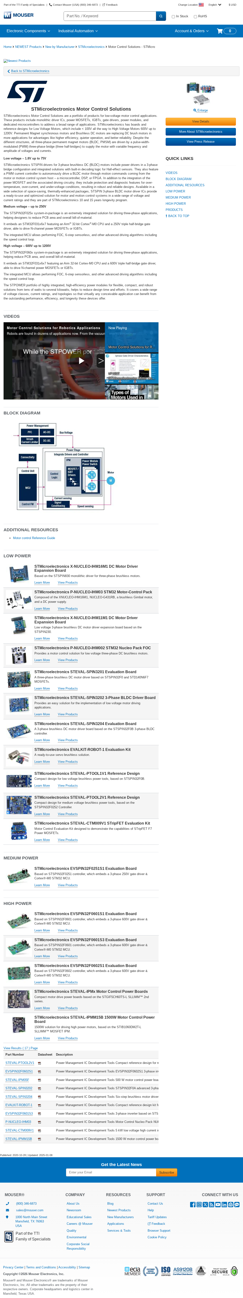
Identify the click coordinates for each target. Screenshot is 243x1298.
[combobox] (215, 5)
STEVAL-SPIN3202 (18, 1088)
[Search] (161, 16)
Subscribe (166, 1172)
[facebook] (193, 1205)
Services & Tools (119, 1230)
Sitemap (84, 1267)
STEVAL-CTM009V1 (19, 1130)
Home (8, 47)
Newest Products (119, 1210)
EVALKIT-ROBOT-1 (18, 1105)
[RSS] (211, 1205)
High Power (176, 203)
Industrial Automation (76, 31)
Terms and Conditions (41, 1267)
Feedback (158, 1223)
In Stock (182, 16)
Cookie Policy (157, 1237)
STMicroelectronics (91, 47)
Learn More (42, 582)
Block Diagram (179, 179)
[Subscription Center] (230, 1205)
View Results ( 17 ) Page (21, 1048)
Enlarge (202, 110)
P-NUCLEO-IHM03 (18, 1122)
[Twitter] (205, 1205)
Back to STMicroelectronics (30, 71)
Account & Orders (190, 31)
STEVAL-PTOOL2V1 (19, 1063)
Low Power (175, 191)
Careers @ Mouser (80, 1223)
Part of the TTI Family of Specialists (24, 4)
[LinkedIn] (224, 1205)
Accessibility (67, 1267)
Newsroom (74, 1210)
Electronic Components (26, 31)
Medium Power (178, 197)
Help (151, 1210)
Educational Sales (79, 1217)
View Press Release (201, 141)
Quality (71, 1230)
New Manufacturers (120, 1217)
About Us (73, 1203)
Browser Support (159, 1230)
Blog (110, 1203)
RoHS (202, 16)
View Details (200, 121)
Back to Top (178, 216)
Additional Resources (185, 185)
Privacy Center (13, 1267)
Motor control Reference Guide (34, 538)
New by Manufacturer (60, 47)
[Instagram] (199, 1205)
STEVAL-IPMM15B (18, 1139)
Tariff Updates (157, 1217)
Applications (115, 1223)
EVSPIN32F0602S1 (19, 1071)
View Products (68, 582)
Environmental (76, 1237)
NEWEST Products (28, 47)
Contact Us (155, 1203)
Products (174, 210)
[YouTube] (218, 1205)
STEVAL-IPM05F (17, 1080)
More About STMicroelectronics (200, 131)
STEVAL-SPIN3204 (18, 1096)
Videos (172, 173)
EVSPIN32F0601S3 (19, 1113)
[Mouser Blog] (236, 1205)
